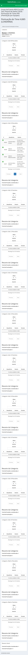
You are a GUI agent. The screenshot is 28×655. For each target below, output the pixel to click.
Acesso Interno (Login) (22, 5)
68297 (5, 164)
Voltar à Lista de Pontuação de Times (10, 26)
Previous (11, 65)
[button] (1, 5)
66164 (5, 142)
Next (18, 65)
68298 (5, 149)
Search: (14, 50)
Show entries (14, 45)
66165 (5, 156)
